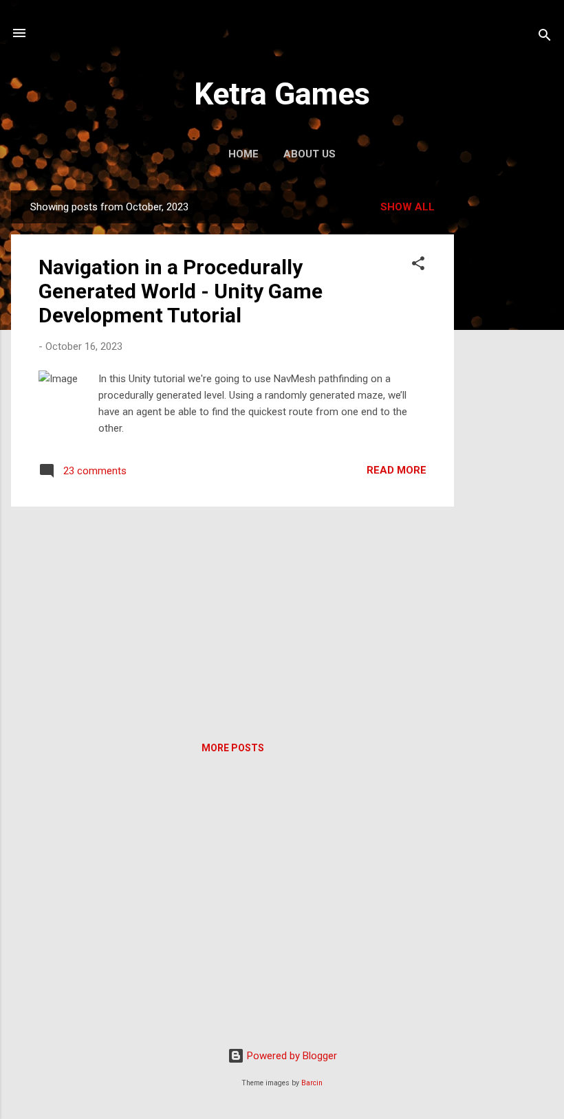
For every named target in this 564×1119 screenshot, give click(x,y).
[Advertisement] (509, 396)
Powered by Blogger (290, 1056)
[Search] (544, 37)
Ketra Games (282, 94)
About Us (309, 154)
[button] (418, 265)
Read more (396, 470)
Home (243, 154)
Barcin (312, 1082)
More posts (233, 747)
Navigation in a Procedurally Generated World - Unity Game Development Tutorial (181, 291)
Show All (407, 207)
